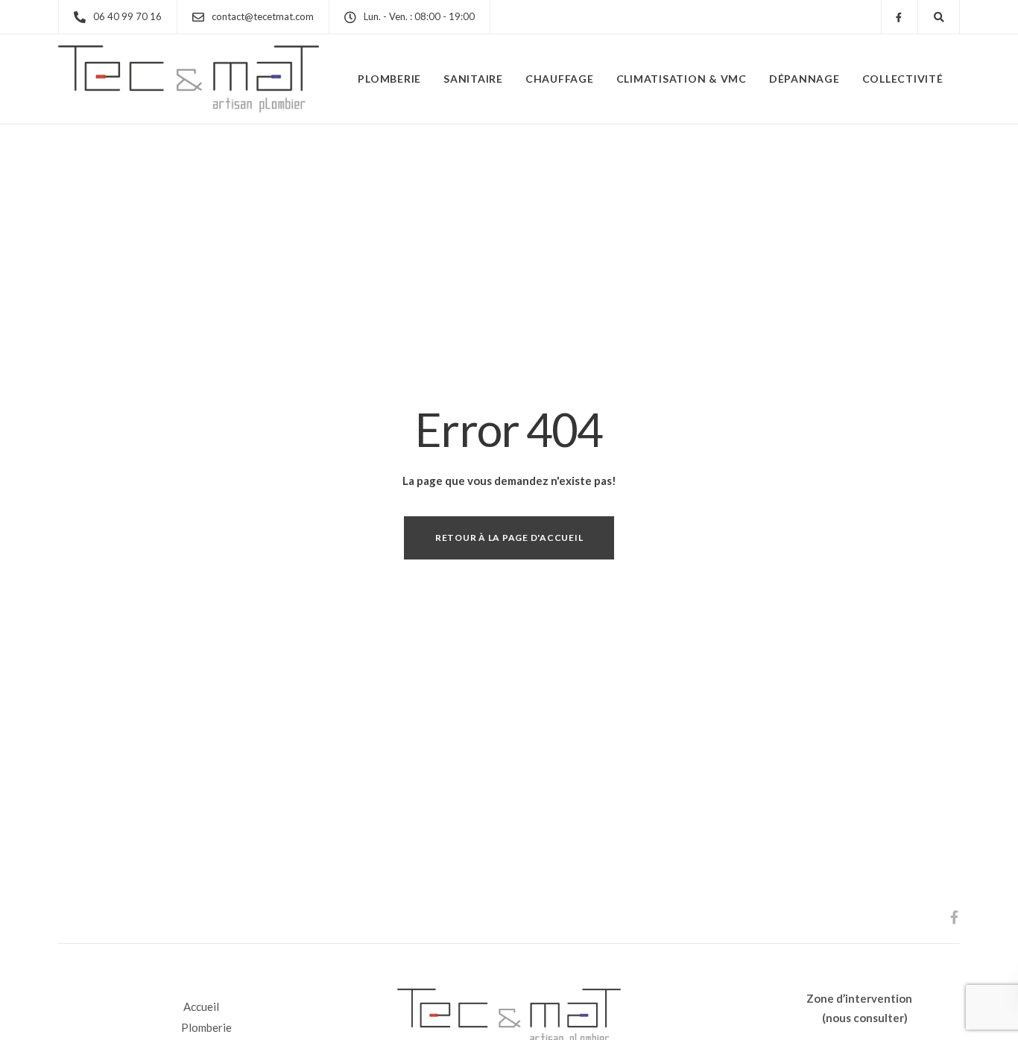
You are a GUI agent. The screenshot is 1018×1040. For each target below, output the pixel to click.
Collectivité (902, 78)
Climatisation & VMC (681, 78)
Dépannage (804, 78)
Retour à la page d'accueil (509, 537)
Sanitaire (473, 78)
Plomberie (389, 78)
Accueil (201, 1006)
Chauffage (559, 78)
